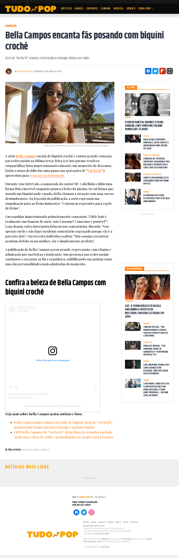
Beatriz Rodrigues (25, 71)
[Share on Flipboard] (162, 71)
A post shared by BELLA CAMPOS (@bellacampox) (52, 406)
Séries (130, 8)
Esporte (92, 8)
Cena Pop (144, 8)
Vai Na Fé (94, 171)
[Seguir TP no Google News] (89, 499)
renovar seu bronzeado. (47, 175)
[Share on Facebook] (148, 71)
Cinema (106, 8)
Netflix (66, 8)
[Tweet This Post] (155, 71)
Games (79, 8)
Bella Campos (26, 156)
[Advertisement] (147, 237)
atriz (24, 449)
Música (118, 8)
